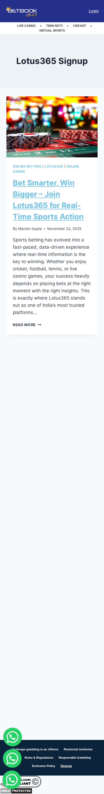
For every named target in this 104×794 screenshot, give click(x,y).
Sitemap (66, 765)
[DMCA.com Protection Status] (52, 791)
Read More (27, 325)
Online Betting (27, 166)
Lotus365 (54, 166)
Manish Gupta (30, 228)
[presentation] (52, 126)
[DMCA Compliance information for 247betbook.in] (52, 782)
